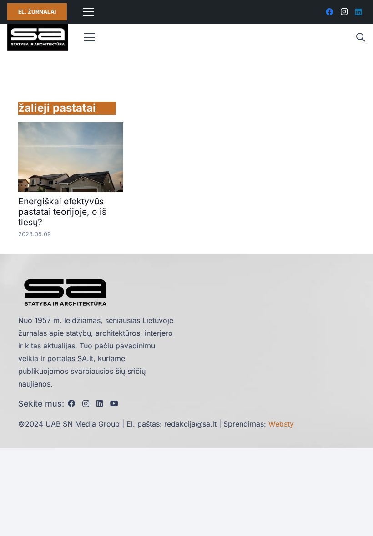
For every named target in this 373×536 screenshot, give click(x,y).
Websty (281, 423)
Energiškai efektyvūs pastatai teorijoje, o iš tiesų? (62, 212)
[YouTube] (114, 403)
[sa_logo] (37, 37)
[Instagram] (344, 12)
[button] (360, 37)
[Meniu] (88, 11)
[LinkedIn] (358, 12)
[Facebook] (329, 12)
